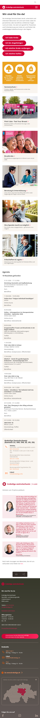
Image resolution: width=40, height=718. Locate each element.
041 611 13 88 (14, 459)
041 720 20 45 (14, 469)
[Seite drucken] (16, 574)
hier (21, 564)
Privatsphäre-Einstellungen (9, 628)
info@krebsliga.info (16, 474)
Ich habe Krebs (11, 37)
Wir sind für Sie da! (13, 14)
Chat (7, 662)
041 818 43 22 (14, 465)
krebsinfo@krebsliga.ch (13, 658)
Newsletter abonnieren (8, 611)
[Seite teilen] (23, 574)
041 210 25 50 (14, 449)
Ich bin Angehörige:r (14, 43)
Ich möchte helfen (13, 53)
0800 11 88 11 (9, 651)
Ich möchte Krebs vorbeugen (17, 48)
